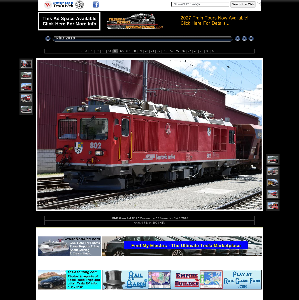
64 (109, 51)
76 (183, 51)
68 (134, 51)
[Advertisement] (149, 230)
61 (91, 51)
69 (140, 51)
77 (189, 51)
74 (171, 51)
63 (103, 51)
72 (158, 51)
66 (122, 51)
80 (207, 51)
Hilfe (162, 222)
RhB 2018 (65, 38)
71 (152, 51)
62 (97, 51)
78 (195, 51)
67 (128, 51)
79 (201, 51)
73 (164, 51)
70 (146, 51)
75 (177, 51)
